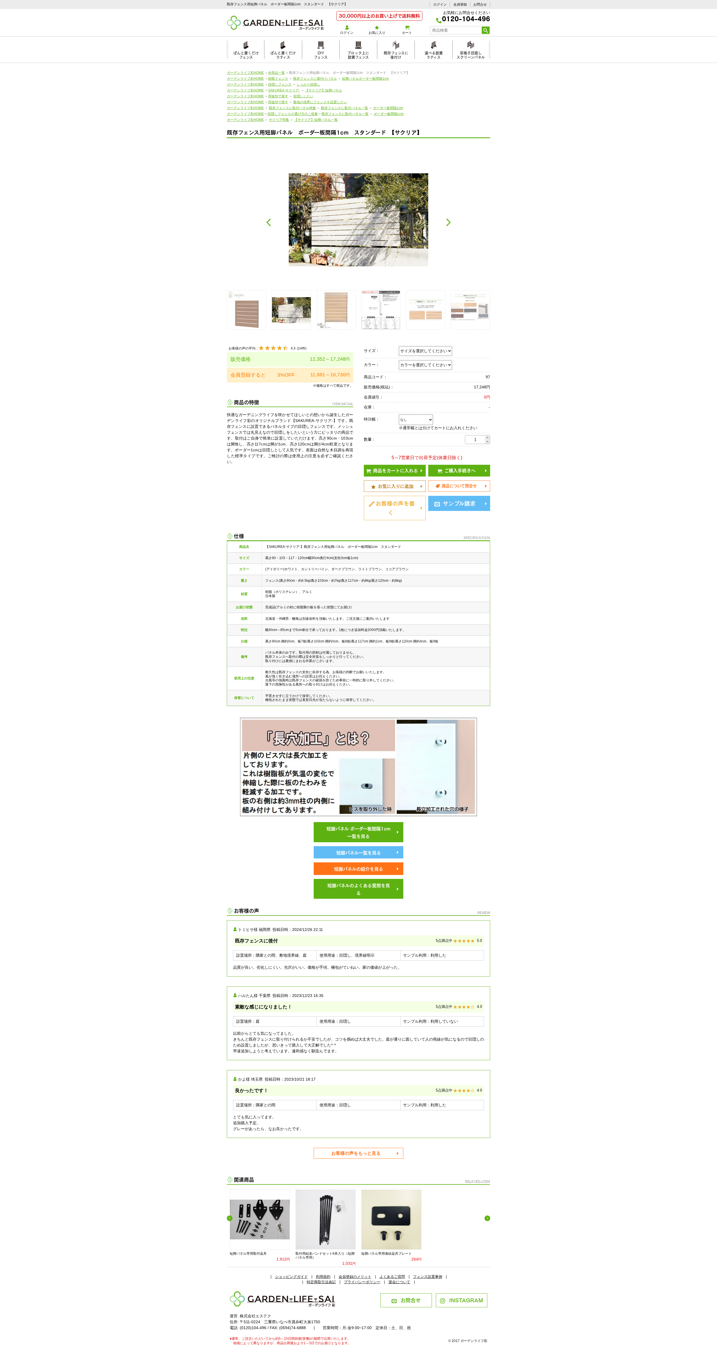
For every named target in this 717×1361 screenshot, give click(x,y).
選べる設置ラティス (434, 54)
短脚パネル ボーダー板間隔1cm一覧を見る (358, 832)
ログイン (440, 4)
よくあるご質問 (392, 1277)
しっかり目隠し (308, 84)
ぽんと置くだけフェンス (246, 54)
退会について (399, 1282)
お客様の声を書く (395, 507)
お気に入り (377, 33)
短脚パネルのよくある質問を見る (358, 889)
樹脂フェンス (278, 79)
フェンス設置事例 (427, 1277)
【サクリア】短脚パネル (323, 90)
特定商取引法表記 (321, 1282)
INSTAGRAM (466, 1300)
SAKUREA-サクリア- (284, 90)
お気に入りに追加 (395, 485)
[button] (487, 437)
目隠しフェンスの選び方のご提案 (292, 114)
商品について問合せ (459, 485)
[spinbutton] (475, 439)
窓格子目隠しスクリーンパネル (471, 54)
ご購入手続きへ (460, 470)
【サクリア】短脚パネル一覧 (316, 120)
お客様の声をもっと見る (356, 1153)
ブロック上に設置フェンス (358, 54)
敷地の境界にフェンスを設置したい (320, 102)
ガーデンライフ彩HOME (245, 73)
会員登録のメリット (355, 1277)
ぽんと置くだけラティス (283, 54)
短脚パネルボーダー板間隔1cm (365, 79)
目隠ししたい (303, 96)
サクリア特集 (279, 120)
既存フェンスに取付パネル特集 (292, 108)
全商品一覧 (276, 73)
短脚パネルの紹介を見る (358, 868)
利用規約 (323, 1277)
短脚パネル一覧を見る (358, 852)
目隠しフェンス (280, 84)
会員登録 (460, 4)
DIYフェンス (321, 54)
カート (407, 33)
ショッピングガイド (291, 1277)
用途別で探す (278, 96)
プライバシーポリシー (362, 1282)
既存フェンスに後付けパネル (315, 79)
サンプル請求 (459, 503)
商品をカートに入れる (395, 470)
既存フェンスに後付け (396, 54)
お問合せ (480, 4)
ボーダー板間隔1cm (388, 108)
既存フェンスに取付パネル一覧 (344, 108)
